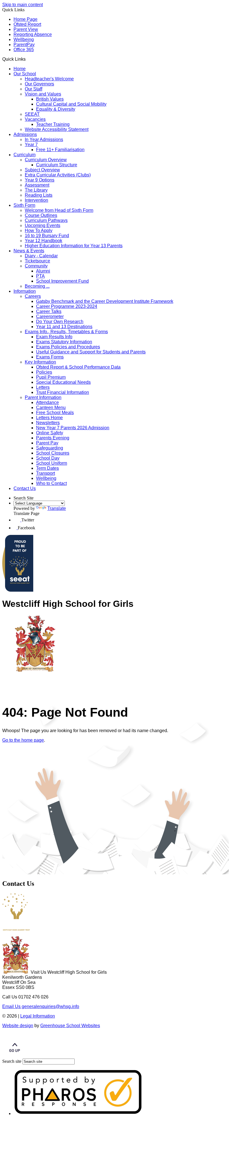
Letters (43, 387)
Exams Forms (50, 357)
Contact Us (25, 488)
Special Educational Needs (63, 382)
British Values (50, 99)
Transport (45, 473)
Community (36, 266)
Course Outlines (41, 215)
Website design (17, 1025)
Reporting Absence (33, 34)
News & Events (29, 250)
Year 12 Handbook (43, 240)
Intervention (36, 200)
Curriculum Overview (46, 159)
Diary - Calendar (41, 255)
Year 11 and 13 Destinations (64, 326)
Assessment (37, 185)
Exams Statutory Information (64, 341)
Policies (44, 372)
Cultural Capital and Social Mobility (71, 104)
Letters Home (49, 417)
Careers (33, 296)
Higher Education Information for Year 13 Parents (74, 245)
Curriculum (24, 154)
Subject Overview (42, 169)
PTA (40, 276)
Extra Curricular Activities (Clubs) (58, 174)
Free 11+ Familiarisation (60, 149)
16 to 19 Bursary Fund (47, 235)
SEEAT (32, 114)
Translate (56, 508)
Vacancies (35, 119)
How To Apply (38, 230)
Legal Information (37, 1016)
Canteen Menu (51, 407)
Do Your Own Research (59, 321)
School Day (47, 458)
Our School (25, 73)
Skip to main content (22, 4)
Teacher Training (53, 124)
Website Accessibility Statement (56, 129)
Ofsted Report (27, 24)
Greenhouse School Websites (70, 1025)
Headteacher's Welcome (49, 78)
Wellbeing (24, 39)
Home (20, 68)
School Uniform (51, 463)
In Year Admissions (44, 139)
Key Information (40, 362)
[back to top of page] (14, 1056)
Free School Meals (55, 412)
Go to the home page (23, 740)
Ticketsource (37, 260)
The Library (36, 190)
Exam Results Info (54, 336)
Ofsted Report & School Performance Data (78, 367)
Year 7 (31, 144)
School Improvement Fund (62, 281)
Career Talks (48, 311)
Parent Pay (47, 443)
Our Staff (33, 89)
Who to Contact (51, 483)
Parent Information (43, 397)
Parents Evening (52, 437)
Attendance (47, 402)
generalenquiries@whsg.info (40, 1006)
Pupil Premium (51, 377)
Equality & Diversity (55, 109)
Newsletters (48, 422)
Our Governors (39, 83)
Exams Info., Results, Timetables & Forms (66, 331)
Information (25, 291)
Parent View (26, 29)
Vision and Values (43, 94)
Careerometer (50, 316)
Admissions (25, 134)
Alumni (43, 271)
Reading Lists (38, 195)
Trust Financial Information (62, 392)
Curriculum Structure (56, 164)
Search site (11, 1061)
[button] (28, 59)
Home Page (25, 19)
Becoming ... (37, 286)
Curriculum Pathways (46, 220)
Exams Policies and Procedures (68, 346)
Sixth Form (24, 205)
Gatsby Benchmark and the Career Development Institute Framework (104, 301)
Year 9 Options (39, 180)
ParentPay (24, 44)
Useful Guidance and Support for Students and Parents (91, 351)
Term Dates (47, 468)
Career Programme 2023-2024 (66, 306)
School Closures (52, 453)
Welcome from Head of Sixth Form (59, 210)
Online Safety (49, 432)
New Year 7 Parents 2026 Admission (72, 427)
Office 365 (24, 49)
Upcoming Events (42, 225)
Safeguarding (49, 448)
